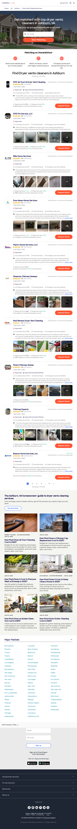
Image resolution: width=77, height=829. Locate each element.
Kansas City (32, 673)
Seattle (53, 703)
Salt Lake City (56, 689)
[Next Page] (54, 484)
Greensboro (32, 696)
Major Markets (12, 639)
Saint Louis (32, 676)
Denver (7, 683)
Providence (55, 659)
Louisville (31, 646)
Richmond (55, 696)
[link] (38, 84)
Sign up (38, 745)
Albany (30, 683)
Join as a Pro (64, 3)
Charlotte (31, 693)
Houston (54, 683)
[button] (18, 137)
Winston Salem (33, 703)
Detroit (30, 659)
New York (31, 686)
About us (5, 795)
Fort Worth (55, 679)
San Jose (8, 679)
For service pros (8, 783)
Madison (54, 706)
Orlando (8, 703)
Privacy (28, 814)
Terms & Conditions (49, 818)
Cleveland (31, 710)
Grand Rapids (33, 663)
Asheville (31, 689)
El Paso (53, 676)
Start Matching (38, 40)
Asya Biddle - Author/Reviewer (51, 576)
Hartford (8, 686)
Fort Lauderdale (11, 693)
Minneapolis (32, 666)
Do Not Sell (40, 814)
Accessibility (48, 814)
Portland (54, 646)
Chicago (8, 713)
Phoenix (8, 649)
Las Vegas (31, 679)
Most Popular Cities (9, 725)
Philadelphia (55, 653)
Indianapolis (9, 716)
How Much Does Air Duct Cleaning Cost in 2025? (20, 541)
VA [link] (11, 8)
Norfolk (53, 693)
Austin (53, 669)
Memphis (54, 663)
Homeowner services (10, 777)
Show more (68, 218)
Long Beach (9, 659)
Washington (9, 689)
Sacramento (9, 669)
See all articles (13, 508)
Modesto (8, 666)
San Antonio (55, 686)
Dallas (53, 673)
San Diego (8, 673)
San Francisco (10, 676)
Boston (30, 656)
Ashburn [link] (17, 8)
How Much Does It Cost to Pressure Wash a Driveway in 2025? (20, 580)
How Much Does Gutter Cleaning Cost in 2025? (54, 620)
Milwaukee (55, 710)
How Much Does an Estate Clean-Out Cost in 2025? (19, 620)
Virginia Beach (56, 700)
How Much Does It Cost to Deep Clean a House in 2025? (54, 580)
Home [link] (6, 8)
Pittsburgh (55, 656)
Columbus (31, 713)
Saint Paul (31, 669)
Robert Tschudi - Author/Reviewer (17, 535)
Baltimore (31, 653)
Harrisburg (55, 649)
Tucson (7, 653)
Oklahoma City (33, 716)
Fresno (7, 656)
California (33, 814)
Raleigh (30, 700)
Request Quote (63, 106)
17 (49, 484)
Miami (7, 700)
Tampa (7, 706)
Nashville (54, 666)
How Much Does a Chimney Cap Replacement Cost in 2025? (54, 539)
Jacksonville (9, 696)
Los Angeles (9, 663)
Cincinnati (31, 706)
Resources (6, 789)
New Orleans (33, 649)
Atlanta (7, 710)
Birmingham (9, 646)
